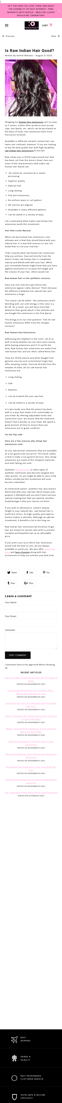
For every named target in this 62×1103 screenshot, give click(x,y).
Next (54, 36)
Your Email (10, 616)
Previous (10, 36)
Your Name (11, 602)
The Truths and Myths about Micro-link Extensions (31, 792)
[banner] (32, 25)
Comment (10, 630)
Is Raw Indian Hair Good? (29, 50)
